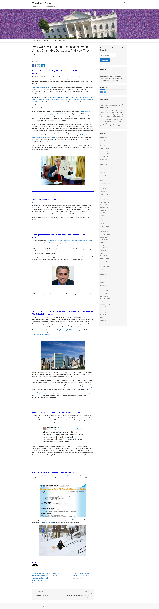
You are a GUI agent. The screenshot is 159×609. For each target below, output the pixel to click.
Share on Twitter (38, 65)
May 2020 (103, 218)
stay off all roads (48, 522)
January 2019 (104, 261)
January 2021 (104, 197)
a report (67, 387)
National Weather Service (42, 475)
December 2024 (105, 154)
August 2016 (103, 320)
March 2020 (103, 223)
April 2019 (103, 253)
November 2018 (105, 266)
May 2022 (103, 178)
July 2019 (102, 245)
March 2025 (103, 146)
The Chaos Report (42, 3)
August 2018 (103, 274)
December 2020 (105, 199)
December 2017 (105, 296)
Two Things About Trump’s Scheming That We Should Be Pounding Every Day (111, 105)
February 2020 (104, 226)
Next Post (78, 594)
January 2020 (104, 229)
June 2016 (103, 323)
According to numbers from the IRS (42, 87)
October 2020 (104, 205)
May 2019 (103, 250)
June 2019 (103, 248)
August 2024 (103, 164)
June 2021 (103, 189)
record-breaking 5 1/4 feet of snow (65, 475)
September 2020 (105, 207)
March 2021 (103, 191)
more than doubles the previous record (69, 478)
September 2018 (105, 272)
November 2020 (105, 202)
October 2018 (104, 269)
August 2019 (103, 242)
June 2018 (103, 280)
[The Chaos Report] (79, 24)
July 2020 (102, 213)
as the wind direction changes (74, 520)
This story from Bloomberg (40, 203)
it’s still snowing (49, 478)
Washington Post (40, 393)
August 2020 (103, 210)
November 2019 (105, 234)
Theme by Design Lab (65, 606)
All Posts (54, 40)
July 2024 (102, 167)
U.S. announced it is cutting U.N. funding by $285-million (60, 330)
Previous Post (47, 593)
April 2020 (103, 221)
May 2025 (103, 143)
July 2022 (102, 172)
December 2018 (105, 264)
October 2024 (104, 159)
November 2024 (105, 156)
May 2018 (103, 282)
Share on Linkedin (43, 65)
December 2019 (105, 231)
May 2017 (103, 315)
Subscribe (62, 40)
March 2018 (103, 288)
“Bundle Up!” (56, 573)
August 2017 (103, 307)
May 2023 (103, 170)
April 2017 (103, 317)
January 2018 (104, 293)
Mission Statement (43, 40)
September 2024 (105, 162)
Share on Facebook (34, 65)
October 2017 (104, 301)
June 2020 (103, 215)
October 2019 (104, 237)
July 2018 (102, 277)
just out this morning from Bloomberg (81, 387)
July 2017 (102, 309)
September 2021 (105, 183)
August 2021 (103, 186)
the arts (53, 137)
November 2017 (105, 299)
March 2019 (103, 256)
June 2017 (103, 312)
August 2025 (103, 137)
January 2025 (104, 151)
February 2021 (104, 194)
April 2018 (103, 285)
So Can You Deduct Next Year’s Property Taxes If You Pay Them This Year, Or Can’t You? (81, 575)
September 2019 (105, 239)
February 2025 (104, 148)
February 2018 (104, 291)
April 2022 (103, 180)
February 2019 (104, 258)
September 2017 (105, 304)
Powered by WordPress (53, 606)
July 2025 (102, 140)
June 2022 (103, 175)
